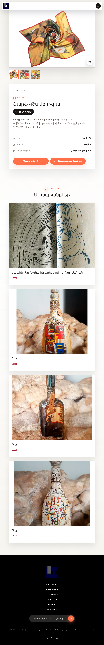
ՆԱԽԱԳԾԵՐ (52, 590)
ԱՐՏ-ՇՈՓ (52, 604)
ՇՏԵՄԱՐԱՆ (52, 600)
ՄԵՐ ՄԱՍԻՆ (52, 585)
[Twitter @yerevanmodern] (52, 638)
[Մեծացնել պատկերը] (90, 62)
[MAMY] (6, 6)
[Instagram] (57, 638)
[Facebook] (47, 638)
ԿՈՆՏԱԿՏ (52, 609)
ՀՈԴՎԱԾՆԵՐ (52, 595)
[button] (98, 6)
